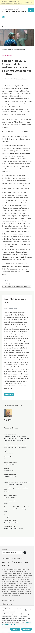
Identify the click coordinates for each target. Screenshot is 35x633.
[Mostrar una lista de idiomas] (27, 2)
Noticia (6, 26)
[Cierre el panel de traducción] (31, 2)
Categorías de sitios (9, 552)
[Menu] (31, 10)
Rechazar (26, 629)
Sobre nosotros (7, 604)
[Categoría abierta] (24, 552)
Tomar (15, 629)
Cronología (9, 394)
